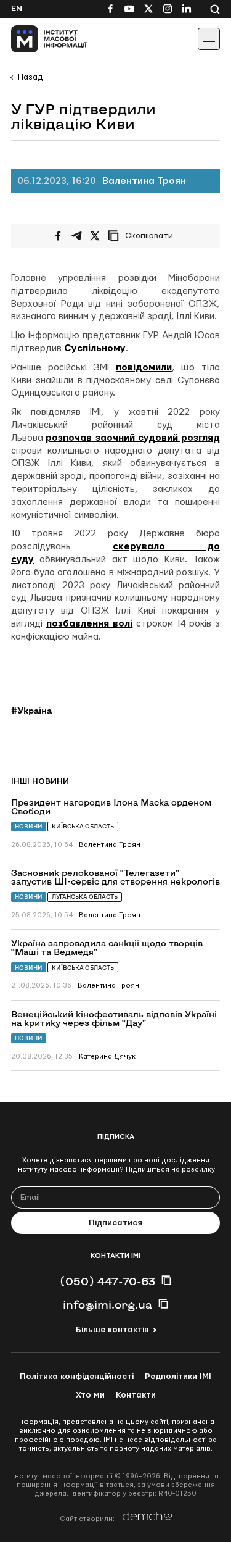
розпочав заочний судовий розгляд (133, 438)
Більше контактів (112, 1329)
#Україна (31, 710)
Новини (29, 826)
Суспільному (95, 348)
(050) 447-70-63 (107, 1280)
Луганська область (85, 896)
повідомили (144, 367)
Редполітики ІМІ (178, 1376)
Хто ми (90, 1395)
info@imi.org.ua (107, 1304)
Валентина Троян (144, 181)
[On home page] (37, 38)
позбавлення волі (89, 623)
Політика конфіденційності (77, 1376)
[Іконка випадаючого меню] (209, 39)
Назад (30, 77)
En (16, 8)
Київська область (83, 826)
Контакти (136, 1395)
